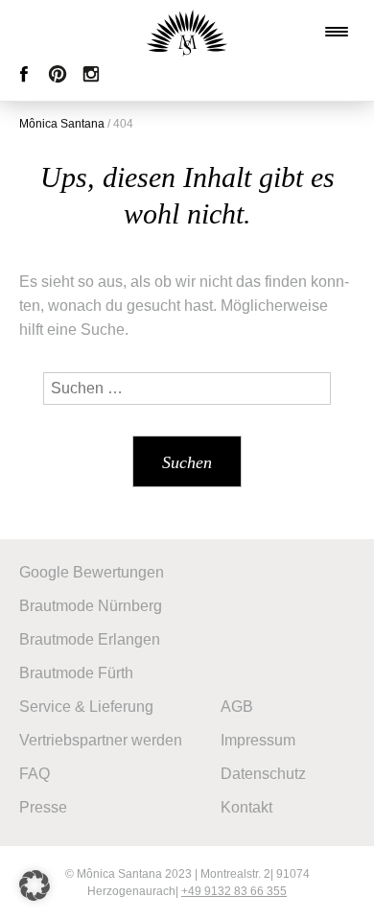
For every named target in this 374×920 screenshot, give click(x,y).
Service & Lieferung (86, 706)
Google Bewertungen (91, 572)
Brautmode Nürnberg (90, 606)
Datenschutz (263, 774)
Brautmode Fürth (76, 673)
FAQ (34, 774)
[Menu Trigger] (336, 31)
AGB (237, 706)
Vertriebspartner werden (100, 740)
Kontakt (246, 807)
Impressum (258, 740)
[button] (34, 885)
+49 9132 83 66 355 (234, 891)
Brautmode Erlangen (89, 639)
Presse (43, 807)
